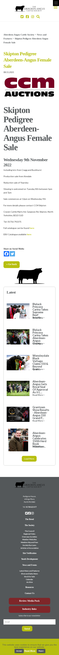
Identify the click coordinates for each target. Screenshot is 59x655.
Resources (29, 587)
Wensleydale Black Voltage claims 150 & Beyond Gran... (41, 362)
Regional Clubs (29, 534)
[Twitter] (12, 253)
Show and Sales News (29, 574)
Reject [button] (41, 651)
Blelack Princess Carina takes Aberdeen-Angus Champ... (40, 336)
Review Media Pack (29, 601)
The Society (29, 525)
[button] (56, 3)
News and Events (29, 565)
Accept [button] (19, 651)
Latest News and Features (30, 571)
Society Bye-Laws (29, 545)
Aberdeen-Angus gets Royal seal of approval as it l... (40, 387)
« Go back (11, 264)
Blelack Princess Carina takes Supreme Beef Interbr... (40, 311)
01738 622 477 (31, 507)
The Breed (29, 519)
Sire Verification (29, 553)
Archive (29, 582)
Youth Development (29, 559)
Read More (29, 651)
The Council (29, 531)
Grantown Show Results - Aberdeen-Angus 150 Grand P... (41, 412)
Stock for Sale (29, 577)
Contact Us (29, 593)
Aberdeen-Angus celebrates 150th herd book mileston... (39, 440)
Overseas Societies (29, 537)
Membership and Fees (29, 542)
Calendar (29, 579)
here (32, 228)
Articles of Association (30, 548)
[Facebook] (6, 253)
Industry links (29, 609)
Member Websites (29, 539)
